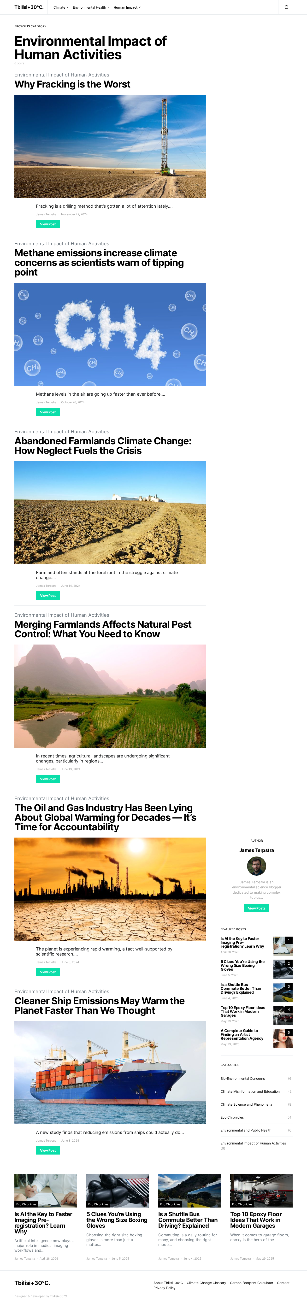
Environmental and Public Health (246, 1130)
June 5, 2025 (229, 975)
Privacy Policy (165, 1288)
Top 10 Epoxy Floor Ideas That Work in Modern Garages (243, 1011)
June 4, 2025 (229, 998)
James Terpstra (46, 214)
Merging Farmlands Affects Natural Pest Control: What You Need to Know (103, 629)
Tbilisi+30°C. (29, 7)
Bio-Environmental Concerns (243, 1078)
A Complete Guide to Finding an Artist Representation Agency (242, 1034)
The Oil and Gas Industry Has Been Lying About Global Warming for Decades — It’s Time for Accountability (105, 817)
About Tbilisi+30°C (168, 1283)
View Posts (257, 908)
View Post (48, 224)
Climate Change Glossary (206, 1283)
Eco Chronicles (232, 1117)
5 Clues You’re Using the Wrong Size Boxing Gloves (243, 965)
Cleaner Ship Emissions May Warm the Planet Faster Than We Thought (99, 1005)
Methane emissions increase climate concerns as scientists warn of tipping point (99, 262)
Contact (283, 1283)
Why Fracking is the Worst (72, 84)
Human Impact (125, 7)
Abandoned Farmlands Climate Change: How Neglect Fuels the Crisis (102, 445)
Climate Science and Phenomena (246, 1104)
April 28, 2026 (230, 952)
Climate (59, 7)
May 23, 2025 (230, 1044)
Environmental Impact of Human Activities (61, 75)
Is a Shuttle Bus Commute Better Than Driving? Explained (241, 988)
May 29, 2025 (230, 1021)
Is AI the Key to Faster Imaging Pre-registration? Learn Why (242, 942)
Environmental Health (89, 7)
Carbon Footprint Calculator (251, 1283)
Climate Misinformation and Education (250, 1091)
